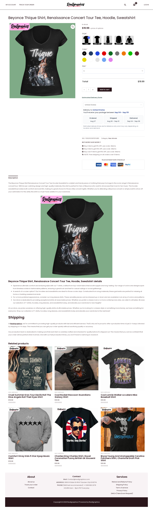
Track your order (31, 485)
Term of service (122, 488)
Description (13, 178)
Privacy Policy (122, 490)
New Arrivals (112, 138)
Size (84, 66)
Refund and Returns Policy (122, 482)
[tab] (13, 178)
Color (84, 49)
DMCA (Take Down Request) (122, 493)
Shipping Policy (122, 485)
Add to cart (104, 89)
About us (31, 482)
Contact (31, 488)
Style (84, 33)
